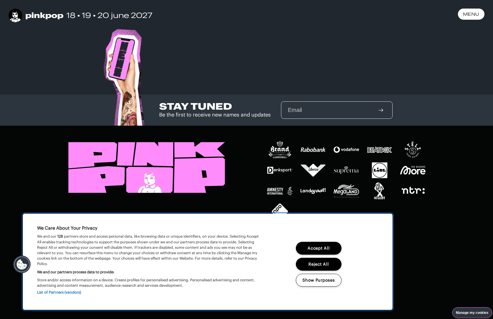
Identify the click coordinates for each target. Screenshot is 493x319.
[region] (208, 262)
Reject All (318, 264)
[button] (22, 264)
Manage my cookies (472, 313)
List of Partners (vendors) (59, 292)
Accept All (319, 248)
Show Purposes (318, 280)
